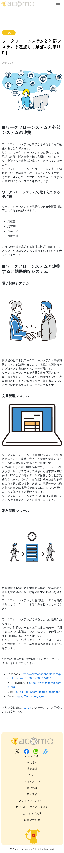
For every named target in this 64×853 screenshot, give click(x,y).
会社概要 (32, 787)
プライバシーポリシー (32, 800)
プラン (32, 775)
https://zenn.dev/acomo (31, 696)
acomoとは (32, 756)
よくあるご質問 (32, 813)
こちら (28, 707)
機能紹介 (32, 768)
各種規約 (32, 794)
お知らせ (32, 762)
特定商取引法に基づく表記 (32, 807)
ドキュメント (32, 781)
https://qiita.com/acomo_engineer (38, 691)
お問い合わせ (32, 819)
